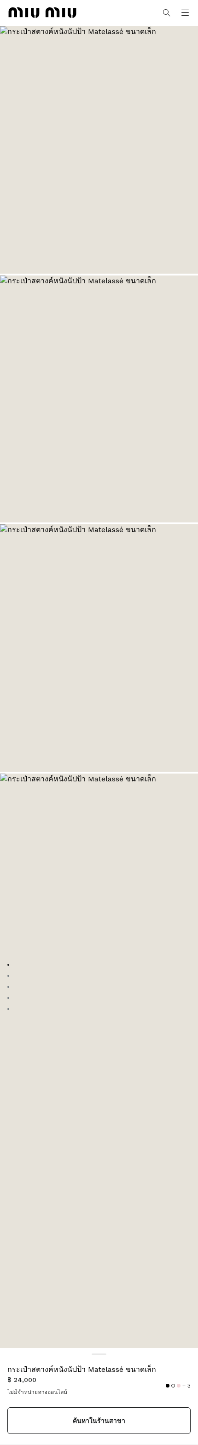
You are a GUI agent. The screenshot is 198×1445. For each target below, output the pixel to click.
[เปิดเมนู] (185, 12)
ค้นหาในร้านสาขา (99, 1420)
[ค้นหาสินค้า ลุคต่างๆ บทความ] (166, 12)
